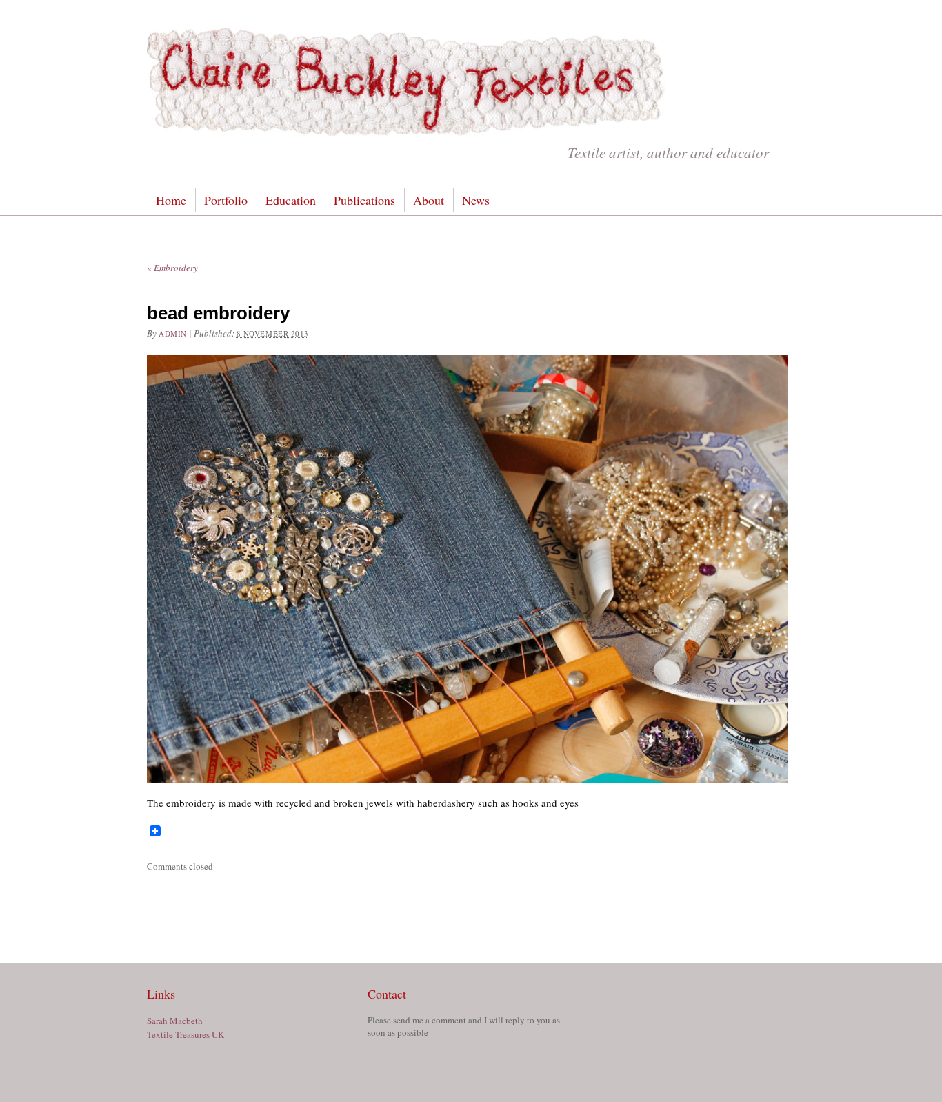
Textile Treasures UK (185, 1034)
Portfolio (226, 200)
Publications (364, 200)
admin (173, 333)
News (476, 200)
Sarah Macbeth (175, 1020)
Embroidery (172, 267)
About (428, 200)
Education (290, 200)
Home (171, 200)
